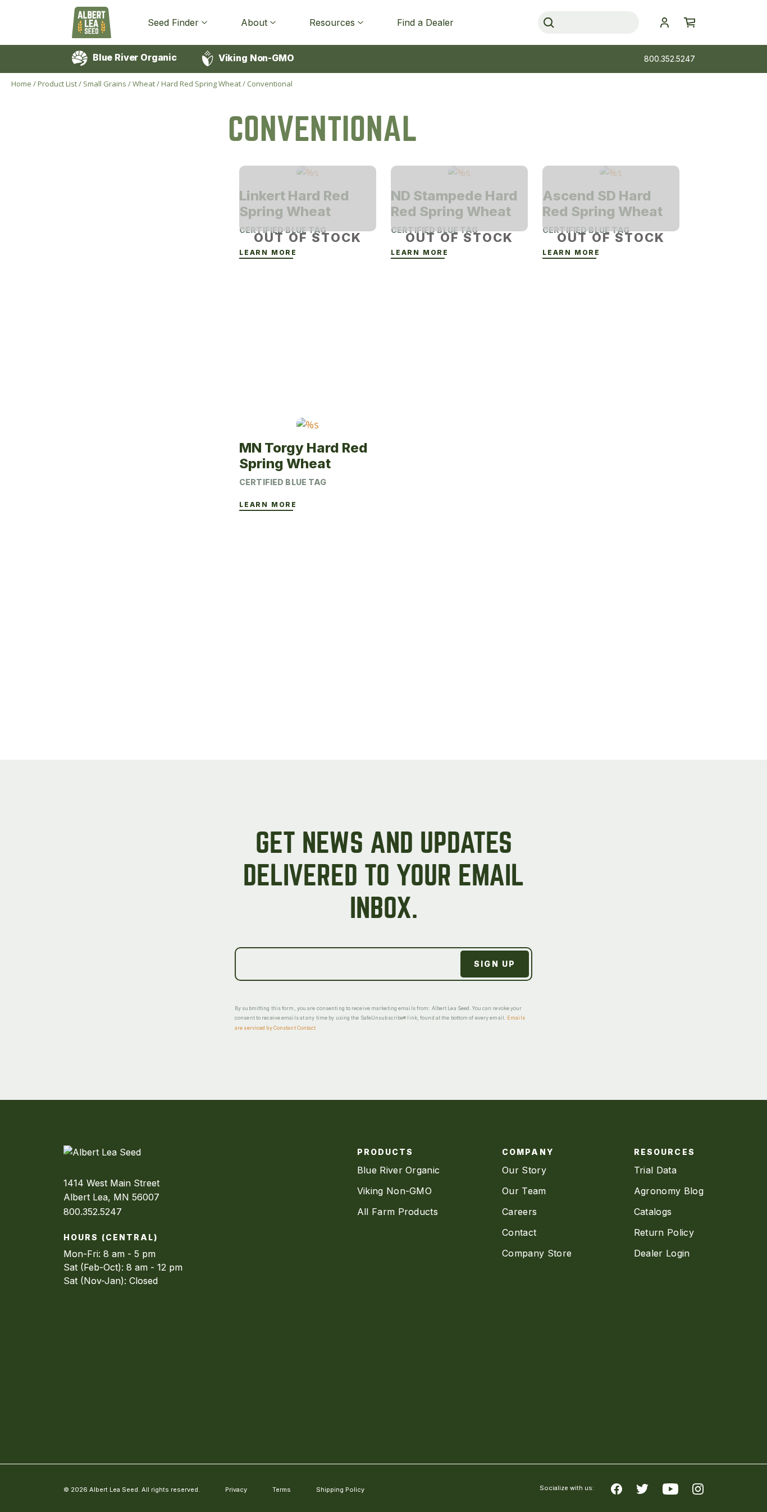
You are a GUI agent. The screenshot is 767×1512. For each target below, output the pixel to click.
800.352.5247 (669, 58)
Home (21, 84)
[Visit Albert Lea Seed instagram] (698, 1488)
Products (385, 1152)
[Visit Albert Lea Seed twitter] (642, 1488)
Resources (332, 22)
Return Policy (664, 1232)
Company (528, 1152)
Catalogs (653, 1211)
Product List (57, 84)
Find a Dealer (425, 22)
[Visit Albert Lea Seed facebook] (616, 1488)
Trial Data (655, 1170)
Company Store (537, 1253)
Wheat (144, 84)
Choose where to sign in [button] (664, 22)
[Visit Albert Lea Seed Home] (91, 22)
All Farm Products (397, 1211)
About (254, 22)
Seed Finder (173, 22)
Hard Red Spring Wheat (201, 84)
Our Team (524, 1190)
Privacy (236, 1489)
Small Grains (104, 84)
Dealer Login (662, 1253)
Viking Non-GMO (255, 57)
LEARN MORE (268, 252)
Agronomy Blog (669, 1190)
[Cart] (689, 22)
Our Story (524, 1170)
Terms (281, 1489)
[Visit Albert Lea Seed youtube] (670, 1488)
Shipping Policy (340, 1489)
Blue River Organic (133, 57)
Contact (519, 1232)
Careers (519, 1211)
